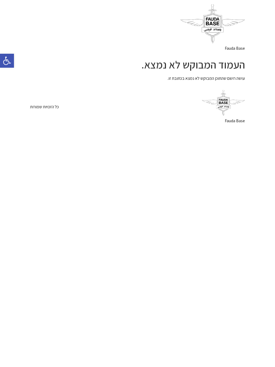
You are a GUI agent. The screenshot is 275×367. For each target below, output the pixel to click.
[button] (7, 61)
